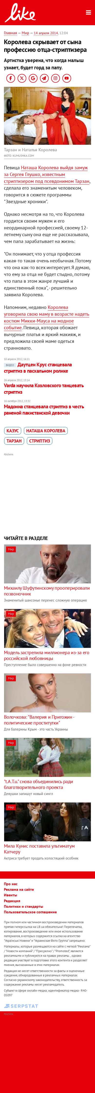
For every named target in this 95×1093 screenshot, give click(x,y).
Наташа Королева (45, 431)
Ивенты (10, 894)
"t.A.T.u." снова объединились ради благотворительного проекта (38, 784)
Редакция (12, 900)
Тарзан (14, 441)
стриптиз (39, 441)
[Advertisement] (47, 493)
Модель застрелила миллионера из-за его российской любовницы (46, 655)
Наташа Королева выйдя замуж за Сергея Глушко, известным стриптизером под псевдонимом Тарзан (46, 174)
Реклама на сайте (19, 889)
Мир (25, 32)
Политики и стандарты (23, 906)
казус (13, 431)
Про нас (11, 883)
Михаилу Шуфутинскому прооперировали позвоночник (47, 591)
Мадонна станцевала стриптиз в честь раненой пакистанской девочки (44, 409)
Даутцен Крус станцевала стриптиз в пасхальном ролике (38, 367)
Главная (10, 32)
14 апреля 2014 (46, 33)
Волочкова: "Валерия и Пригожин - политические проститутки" (39, 720)
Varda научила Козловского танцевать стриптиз (44, 388)
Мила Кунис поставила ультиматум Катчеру (39, 849)
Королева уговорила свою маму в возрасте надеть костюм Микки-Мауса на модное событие (46, 317)
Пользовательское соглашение (30, 911)
